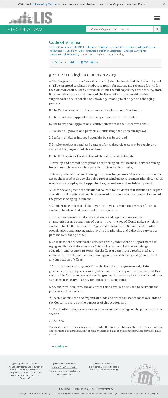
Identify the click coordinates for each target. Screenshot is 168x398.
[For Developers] (117, 369)
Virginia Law (24, 29)
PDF (85, 62)
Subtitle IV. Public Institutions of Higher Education (93, 50)
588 (61, 320)
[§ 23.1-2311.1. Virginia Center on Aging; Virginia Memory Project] (65, 62)
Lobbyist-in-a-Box (83, 389)
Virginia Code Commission (64, 367)
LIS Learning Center (44, 4)
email (96, 62)
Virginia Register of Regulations (64, 371)
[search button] (157, 29)
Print (76, 62)
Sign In (155, 393)
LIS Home (64, 389)
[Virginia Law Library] (29, 378)
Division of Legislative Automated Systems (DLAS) (126, 393)
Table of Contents (59, 47)
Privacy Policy (105, 389)
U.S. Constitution (64, 374)
